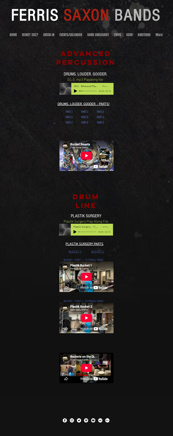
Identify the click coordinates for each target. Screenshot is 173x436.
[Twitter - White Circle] (79, 420)
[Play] (75, 91)
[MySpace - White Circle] (100, 420)
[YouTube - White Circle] (93, 420)
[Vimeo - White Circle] (86, 420)
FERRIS (86, 15)
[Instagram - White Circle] (72, 420)
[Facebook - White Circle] (65, 420)
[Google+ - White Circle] (107, 420)
